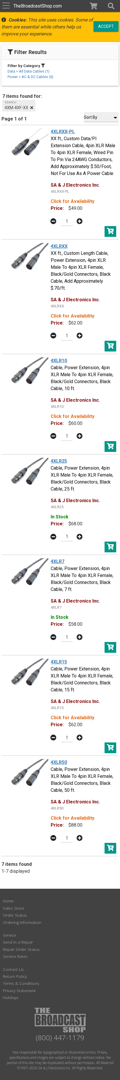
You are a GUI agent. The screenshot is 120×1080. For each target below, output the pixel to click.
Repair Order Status (21, 949)
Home (8, 901)
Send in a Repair (18, 942)
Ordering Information (22, 922)
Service (9, 935)
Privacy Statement (19, 990)
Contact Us (13, 969)
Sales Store (13, 908)
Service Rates (15, 956)
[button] (111, 6)
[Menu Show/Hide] (6, 6)
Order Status (15, 915)
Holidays (10, 997)
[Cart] (94, 6)
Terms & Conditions (21, 983)
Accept (106, 26)
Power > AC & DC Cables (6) (30, 77)
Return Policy (15, 976)
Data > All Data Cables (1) (29, 71)
